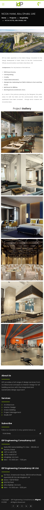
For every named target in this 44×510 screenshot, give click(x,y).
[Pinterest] (30, 506)
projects (13, 18)
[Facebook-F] (13, 506)
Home (4, 18)
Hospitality (24, 18)
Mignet (38, 500)
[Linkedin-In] (26, 506)
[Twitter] (17, 506)
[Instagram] (22, 506)
